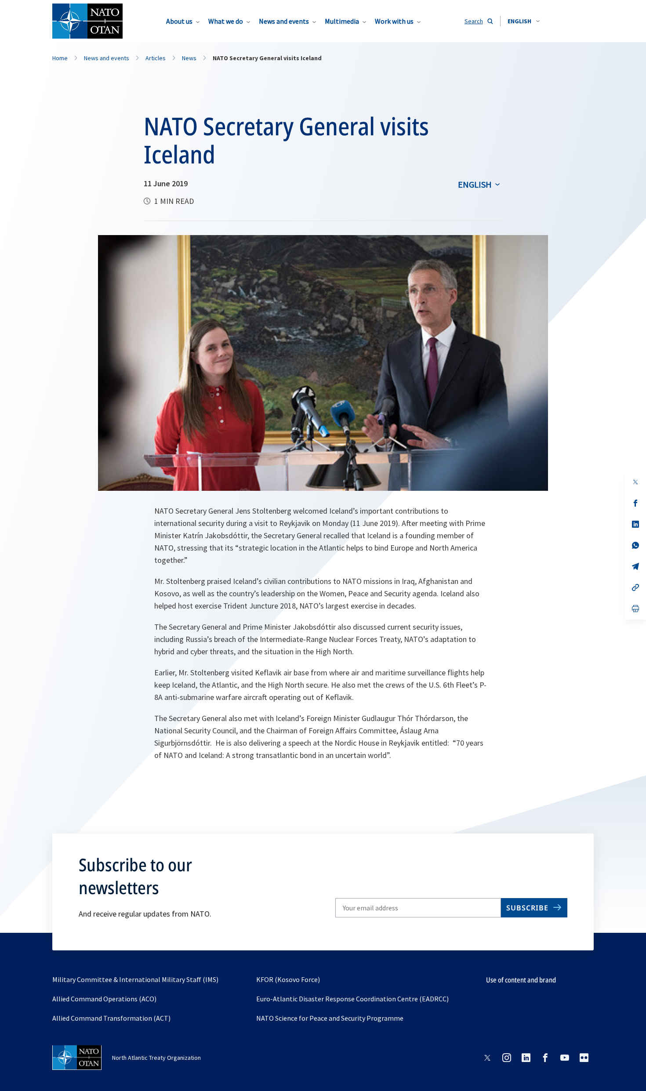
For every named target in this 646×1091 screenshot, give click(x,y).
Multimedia (342, 21)
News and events (284, 21)
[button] (524, 21)
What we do (225, 21)
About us (179, 21)
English (475, 184)
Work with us (394, 21)
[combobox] (524, 21)
